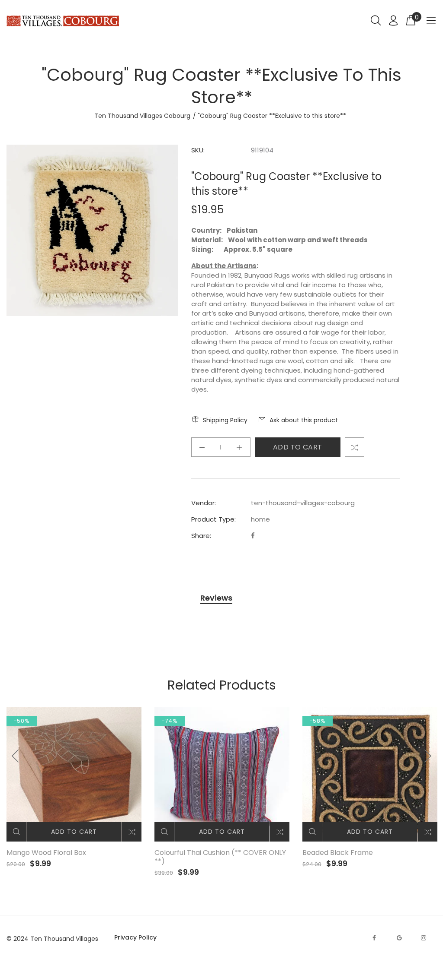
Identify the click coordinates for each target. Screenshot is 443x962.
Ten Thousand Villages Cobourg (142, 115)
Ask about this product (304, 420)
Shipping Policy (225, 420)
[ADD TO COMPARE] (354, 447)
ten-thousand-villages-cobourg (303, 502)
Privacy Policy (135, 937)
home (260, 519)
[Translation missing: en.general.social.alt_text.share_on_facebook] (253, 535)
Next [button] (427, 756)
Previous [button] (15, 756)
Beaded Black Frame (337, 853)
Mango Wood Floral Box (46, 853)
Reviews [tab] (216, 597)
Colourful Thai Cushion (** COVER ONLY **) (220, 857)
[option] (74, 788)
